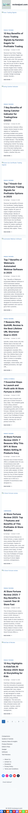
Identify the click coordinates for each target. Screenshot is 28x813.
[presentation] (14, 19)
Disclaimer (8, 764)
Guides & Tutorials (9, 378)
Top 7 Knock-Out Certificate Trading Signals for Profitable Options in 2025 (14, 190)
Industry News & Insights (9, 741)
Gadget (4, 749)
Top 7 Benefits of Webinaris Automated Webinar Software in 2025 (13, 266)
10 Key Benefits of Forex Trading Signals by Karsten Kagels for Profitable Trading (14, 40)
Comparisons (7, 510)
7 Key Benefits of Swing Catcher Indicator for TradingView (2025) (13, 114)
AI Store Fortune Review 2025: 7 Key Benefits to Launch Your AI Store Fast (12, 598)
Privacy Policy (9, 766)
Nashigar (7, 49)
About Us (7, 759)
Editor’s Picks (6, 746)
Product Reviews (9, 30)
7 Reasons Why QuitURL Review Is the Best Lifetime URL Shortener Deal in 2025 (13, 328)
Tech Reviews (6, 754)
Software (5, 752)
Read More (8, 79)
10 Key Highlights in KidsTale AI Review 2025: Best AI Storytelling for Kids (14, 670)
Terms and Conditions (11, 769)
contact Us (8, 762)
